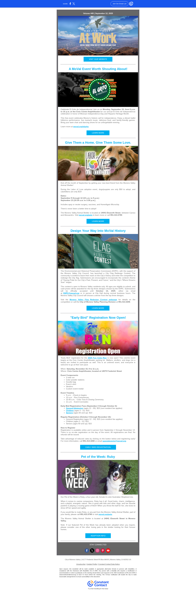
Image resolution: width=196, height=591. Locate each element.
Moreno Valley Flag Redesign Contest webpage (93, 300)
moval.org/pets (85, 215)
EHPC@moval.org (71, 293)
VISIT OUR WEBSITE (98, 59)
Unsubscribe (80, 564)
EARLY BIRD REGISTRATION (98, 447)
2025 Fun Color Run (97, 358)
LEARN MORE (98, 133)
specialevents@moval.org (114, 441)
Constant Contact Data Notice (109, 564)
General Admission (74, 408)
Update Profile (92, 564)
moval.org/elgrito (81, 126)
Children (70, 410)
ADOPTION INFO (98, 536)
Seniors (69, 413)
